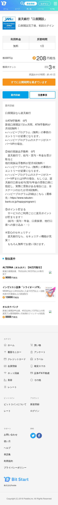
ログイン (34, 410)
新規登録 (34, 404)
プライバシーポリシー (15, 467)
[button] (22, 3)
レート (7, 410)
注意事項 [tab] (42, 94)
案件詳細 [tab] (15, 94)
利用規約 (8, 460)
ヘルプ (7, 447)
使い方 (7, 441)
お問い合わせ (10, 434)
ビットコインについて (15, 404)
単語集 (7, 454)
